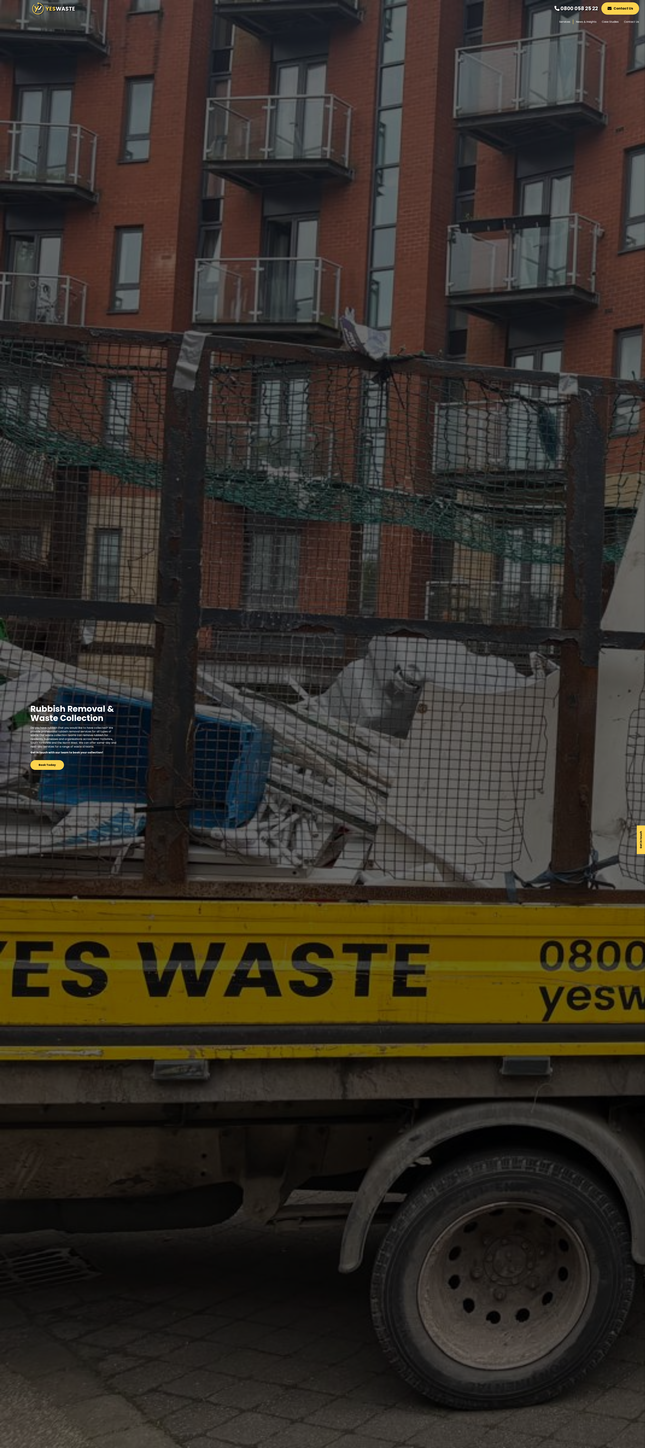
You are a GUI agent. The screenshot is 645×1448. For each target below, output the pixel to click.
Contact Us (623, 8)
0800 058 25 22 (579, 8)
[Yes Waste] (53, 13)
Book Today (47, 765)
